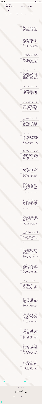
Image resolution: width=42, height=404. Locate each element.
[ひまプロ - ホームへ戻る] (3, 1)
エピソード (6, 4)
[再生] (1, 402)
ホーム (3, 4)
